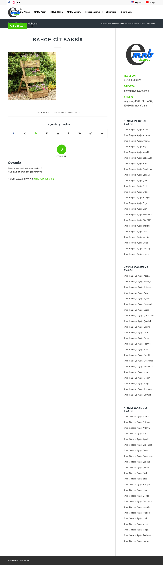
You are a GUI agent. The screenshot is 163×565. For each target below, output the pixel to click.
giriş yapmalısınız (44, 178)
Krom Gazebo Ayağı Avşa (135, 433)
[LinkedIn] (57, 133)
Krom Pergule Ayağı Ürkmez (137, 254)
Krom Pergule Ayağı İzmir (135, 231)
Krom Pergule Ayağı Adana (136, 129)
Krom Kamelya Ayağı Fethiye (137, 344)
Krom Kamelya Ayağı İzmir (136, 372)
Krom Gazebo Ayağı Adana (136, 416)
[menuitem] (136, 2)
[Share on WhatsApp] (35, 133)
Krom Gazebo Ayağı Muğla (136, 530)
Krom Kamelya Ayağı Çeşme (137, 327)
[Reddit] (90, 133)
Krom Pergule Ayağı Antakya (137, 135)
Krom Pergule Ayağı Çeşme (136, 180)
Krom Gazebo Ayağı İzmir (135, 518)
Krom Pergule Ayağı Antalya (136, 141)
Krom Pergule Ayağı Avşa (135, 146)
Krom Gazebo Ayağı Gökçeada (138, 501)
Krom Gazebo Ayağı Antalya (137, 428)
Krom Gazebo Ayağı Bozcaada (138, 445)
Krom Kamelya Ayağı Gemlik (137, 355)
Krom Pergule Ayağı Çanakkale (138, 169)
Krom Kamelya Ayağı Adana (136, 276)
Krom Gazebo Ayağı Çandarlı (137, 462)
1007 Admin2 (73, 112)
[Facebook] (13, 133)
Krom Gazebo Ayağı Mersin (136, 524)
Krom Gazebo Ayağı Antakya (137, 422)
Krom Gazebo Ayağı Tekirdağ (137, 535)
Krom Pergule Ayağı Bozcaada (138, 158)
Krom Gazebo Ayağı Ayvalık (137, 439)
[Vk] (79, 133)
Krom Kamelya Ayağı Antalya (137, 287)
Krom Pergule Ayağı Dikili (135, 186)
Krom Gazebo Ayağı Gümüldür (138, 507)
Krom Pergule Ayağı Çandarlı (137, 175)
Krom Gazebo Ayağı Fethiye (137, 484)
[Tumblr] (68, 133)
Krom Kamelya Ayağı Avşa (136, 293)
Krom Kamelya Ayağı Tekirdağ (138, 389)
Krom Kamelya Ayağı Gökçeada (138, 361)
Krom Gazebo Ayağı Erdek (136, 479)
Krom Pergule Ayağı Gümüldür (138, 220)
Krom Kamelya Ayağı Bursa (136, 310)
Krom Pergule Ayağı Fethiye (136, 197)
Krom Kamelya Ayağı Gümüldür (138, 366)
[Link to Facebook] (9, 2)
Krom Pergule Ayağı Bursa (136, 163)
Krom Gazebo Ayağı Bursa (136, 450)
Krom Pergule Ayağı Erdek (136, 192)
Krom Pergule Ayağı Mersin (136, 237)
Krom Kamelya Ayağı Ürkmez (137, 395)
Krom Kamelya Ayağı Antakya (137, 281)
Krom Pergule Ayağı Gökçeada (138, 214)
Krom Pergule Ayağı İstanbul (137, 226)
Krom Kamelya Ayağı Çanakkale (138, 315)
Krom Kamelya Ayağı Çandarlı (137, 321)
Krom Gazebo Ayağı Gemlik (136, 496)
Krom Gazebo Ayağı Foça (135, 490)
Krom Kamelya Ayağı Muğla (136, 383)
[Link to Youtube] (18, 2)
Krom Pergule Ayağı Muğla (136, 243)
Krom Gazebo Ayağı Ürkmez (137, 541)
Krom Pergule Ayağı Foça (135, 203)
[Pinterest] (46, 133)
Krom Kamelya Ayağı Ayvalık (137, 298)
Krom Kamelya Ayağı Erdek (136, 338)
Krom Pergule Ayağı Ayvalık (136, 152)
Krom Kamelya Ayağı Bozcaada (138, 304)
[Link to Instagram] (13, 2)
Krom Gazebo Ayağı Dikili (135, 473)
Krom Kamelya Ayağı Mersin (137, 378)
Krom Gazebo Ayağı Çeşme (136, 467)
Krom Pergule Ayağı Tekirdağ (137, 248)
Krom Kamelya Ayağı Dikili (136, 332)
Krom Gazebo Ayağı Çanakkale (138, 456)
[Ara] (32, 26)
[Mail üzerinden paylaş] (101, 133)
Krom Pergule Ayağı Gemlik (136, 209)
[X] (24, 133)
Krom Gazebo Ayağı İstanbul (137, 513)
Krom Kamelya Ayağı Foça (136, 349)
